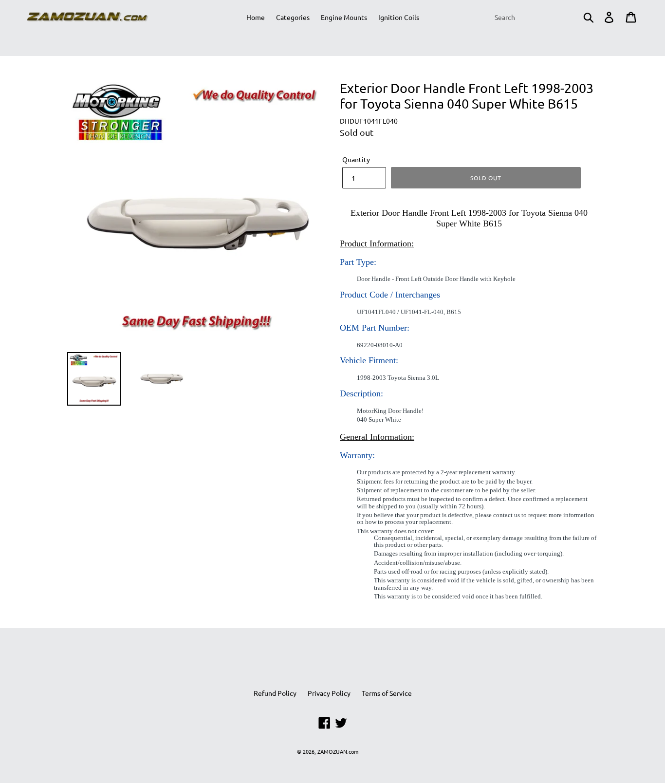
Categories (293, 17)
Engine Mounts (344, 17)
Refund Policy (275, 693)
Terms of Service (387, 693)
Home (255, 17)
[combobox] (543, 17)
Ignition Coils (398, 17)
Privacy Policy (329, 693)
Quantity (356, 159)
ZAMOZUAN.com (337, 751)
